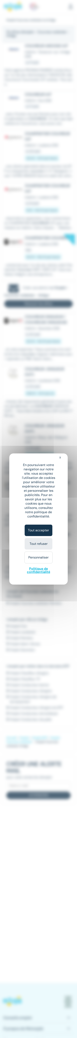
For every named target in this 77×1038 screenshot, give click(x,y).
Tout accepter (38, 530)
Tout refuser (39, 544)
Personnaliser (38, 557)
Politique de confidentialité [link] (38, 570)
